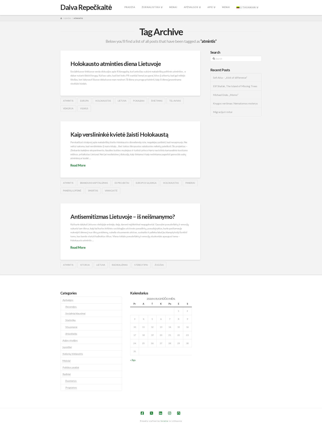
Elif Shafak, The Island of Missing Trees (235, 86)
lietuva (122, 100)
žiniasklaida (71, 333)
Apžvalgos (68, 300)
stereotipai (141, 265)
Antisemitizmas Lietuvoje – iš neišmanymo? (122, 216)
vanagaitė (111, 190)
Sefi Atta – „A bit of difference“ (230, 77)
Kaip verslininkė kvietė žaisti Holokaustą (119, 134)
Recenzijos (71, 306)
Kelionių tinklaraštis (73, 353)
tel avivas (175, 100)
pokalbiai (138, 100)
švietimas (157, 100)
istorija (85, 265)
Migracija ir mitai (222, 111)
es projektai (122, 183)
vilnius (84, 108)
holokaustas (103, 100)
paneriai (190, 183)
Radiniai (67, 374)
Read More (78, 165)
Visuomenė (71, 327)
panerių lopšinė (72, 190)
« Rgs (133, 360)
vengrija (68, 108)
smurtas (93, 190)
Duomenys (71, 380)
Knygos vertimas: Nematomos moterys (235, 103)
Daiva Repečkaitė (86, 7)
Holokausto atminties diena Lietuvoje (115, 63)
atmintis (68, 100)
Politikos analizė (71, 367)
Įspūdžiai (67, 347)
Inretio (164, 421)
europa (84, 100)
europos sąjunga (146, 183)
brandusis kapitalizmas (94, 183)
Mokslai (66, 360)
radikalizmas (120, 265)
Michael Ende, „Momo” (225, 94)
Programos (71, 387)
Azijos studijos (70, 340)
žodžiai (159, 265)
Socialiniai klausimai (75, 313)
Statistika (70, 320)
